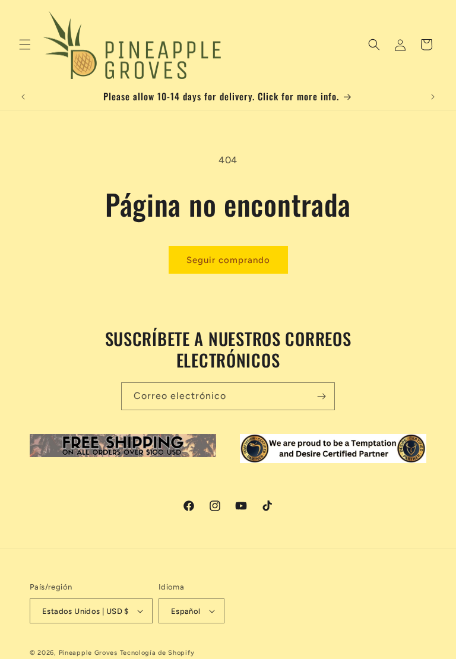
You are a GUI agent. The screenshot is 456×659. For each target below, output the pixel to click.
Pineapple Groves (88, 653)
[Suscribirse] (321, 396)
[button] (25, 44)
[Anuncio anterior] (23, 97)
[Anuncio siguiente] (433, 97)
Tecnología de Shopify (157, 653)
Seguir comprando (228, 260)
